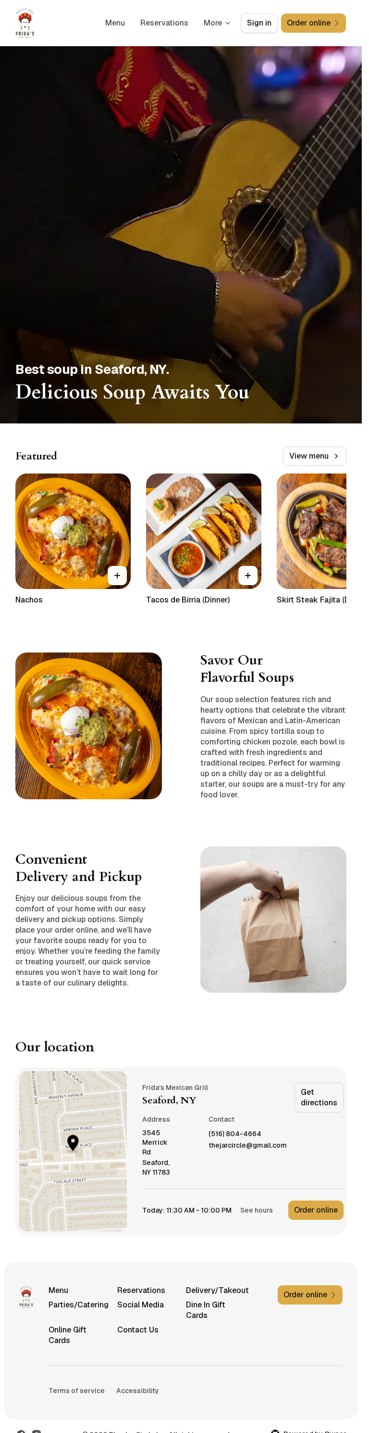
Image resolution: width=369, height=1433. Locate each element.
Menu (115, 23)
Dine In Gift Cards (205, 1310)
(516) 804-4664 (235, 1134)
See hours (256, 1210)
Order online (316, 1210)
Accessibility (137, 1390)
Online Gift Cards (67, 1335)
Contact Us (138, 1330)
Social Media (140, 1305)
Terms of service (77, 1390)
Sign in (259, 23)
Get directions (319, 1097)
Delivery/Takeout (216, 1290)
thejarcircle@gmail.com (248, 1145)
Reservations (164, 23)
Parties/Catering (79, 1305)
